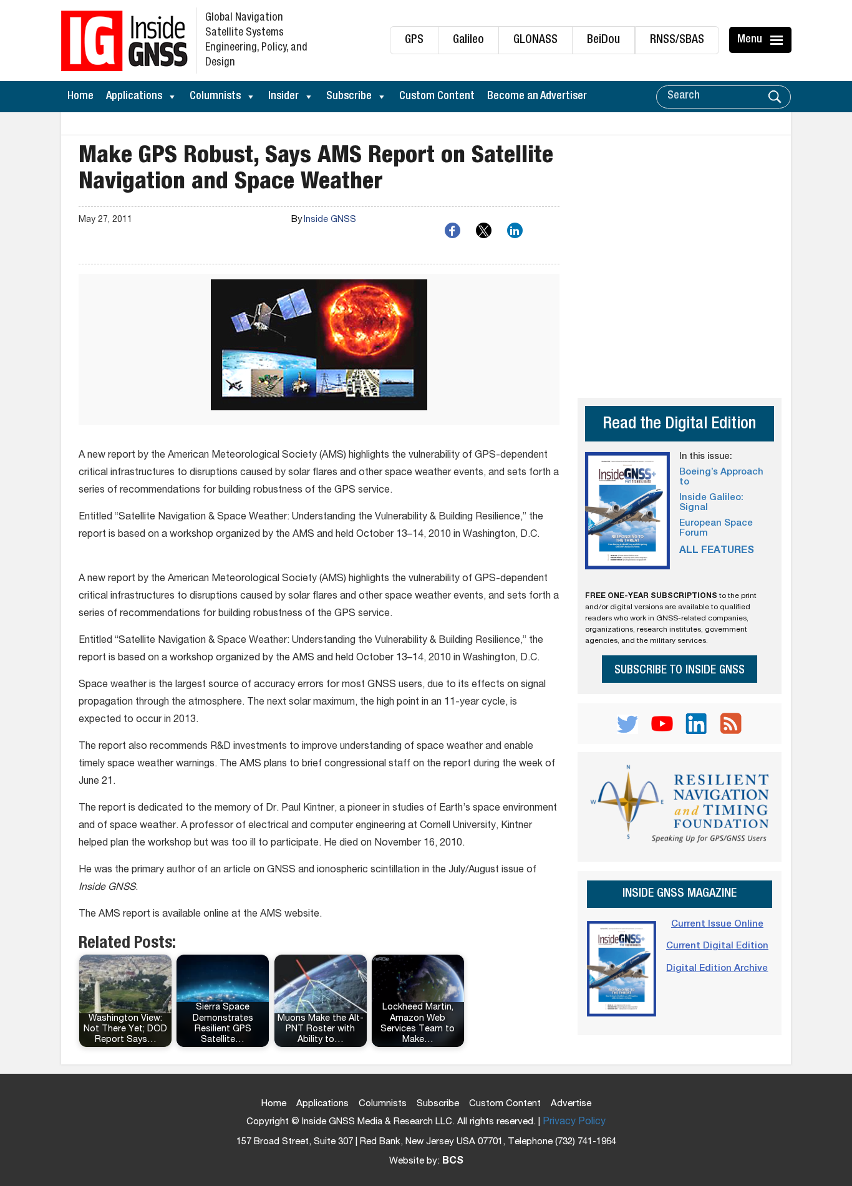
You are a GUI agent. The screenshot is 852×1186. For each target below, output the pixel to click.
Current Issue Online (717, 924)
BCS (452, 1162)
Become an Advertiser (537, 96)
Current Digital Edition (717, 946)
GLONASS (535, 40)
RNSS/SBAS (677, 40)
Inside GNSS (330, 220)
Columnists (215, 96)
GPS (414, 40)
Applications (134, 96)
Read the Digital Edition (679, 425)
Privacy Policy (574, 1122)
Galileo (468, 40)
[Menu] (778, 40)
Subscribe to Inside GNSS (679, 671)
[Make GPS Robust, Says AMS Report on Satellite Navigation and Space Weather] (319, 349)
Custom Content (437, 96)
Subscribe (349, 96)
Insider (283, 96)
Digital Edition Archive (717, 968)
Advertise (571, 1104)
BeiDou (603, 40)
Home (80, 96)
